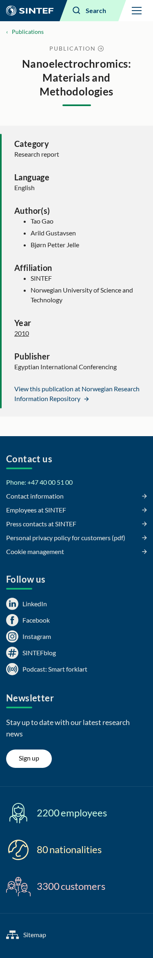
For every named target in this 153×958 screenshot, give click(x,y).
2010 (21, 333)
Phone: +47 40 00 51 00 (39, 482)
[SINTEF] (30, 10)
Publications (28, 31)
